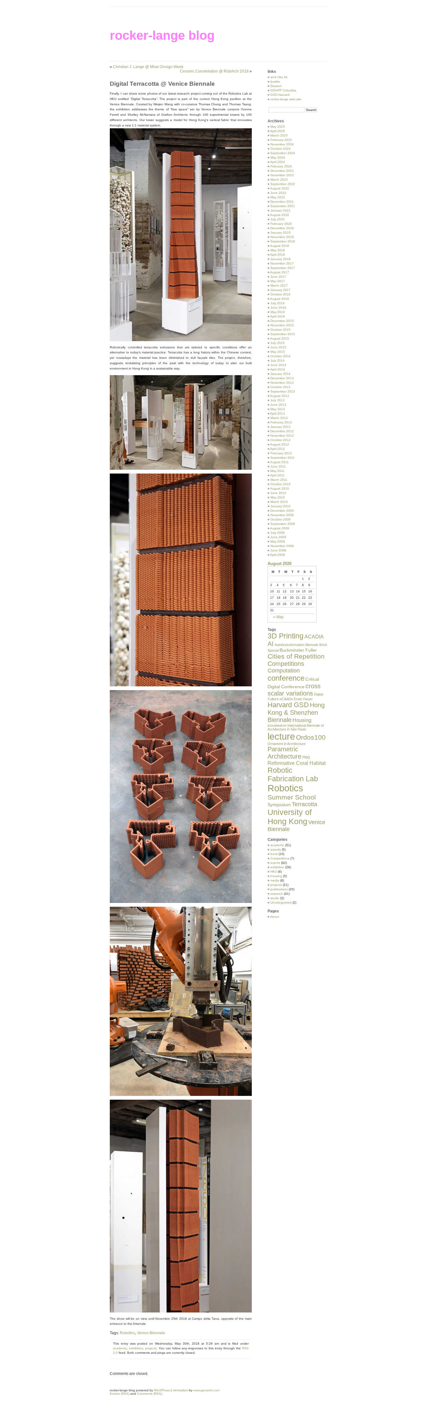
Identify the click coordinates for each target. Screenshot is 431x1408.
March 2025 (279, 135)
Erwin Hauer (303, 699)
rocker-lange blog (162, 35)
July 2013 (277, 400)
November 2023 (282, 175)
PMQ (306, 757)
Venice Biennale (151, 1333)
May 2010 (277, 497)
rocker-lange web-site (285, 99)
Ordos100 (311, 737)
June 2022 (278, 193)
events (275, 862)
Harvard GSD (288, 705)
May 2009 (277, 541)
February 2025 (281, 140)
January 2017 (280, 290)
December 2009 (282, 510)
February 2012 (281, 453)
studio (274, 898)
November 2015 (282, 325)
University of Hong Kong (290, 817)
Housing (301, 720)
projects (150, 1348)
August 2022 (279, 188)
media (274, 880)
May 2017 (277, 281)
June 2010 (278, 493)
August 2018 (279, 245)
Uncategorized (281, 902)
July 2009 (277, 532)
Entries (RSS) (119, 1393)
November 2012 (282, 435)
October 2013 (280, 387)
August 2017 (279, 272)
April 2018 (277, 254)
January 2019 (280, 232)
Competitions (286, 663)
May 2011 (277, 471)
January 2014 (280, 373)
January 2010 (280, 506)
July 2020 (277, 219)
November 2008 (282, 546)
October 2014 (280, 356)
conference (286, 678)
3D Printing (286, 636)
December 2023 (282, 170)
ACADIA (314, 636)
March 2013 (279, 418)
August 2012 (279, 444)
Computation (284, 670)
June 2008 (278, 550)
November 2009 (282, 515)
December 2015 (282, 321)
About (274, 916)
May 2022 (277, 197)
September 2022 (282, 184)
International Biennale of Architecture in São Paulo (296, 727)
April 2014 (277, 369)
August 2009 (279, 528)
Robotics (127, 1333)
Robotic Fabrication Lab (293, 774)
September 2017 (282, 268)
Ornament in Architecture (287, 744)
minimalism (180, 1390)
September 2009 (282, 524)
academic (120, 1348)
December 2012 (282, 431)
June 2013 (278, 404)
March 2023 (279, 179)
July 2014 (277, 360)
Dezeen (276, 86)
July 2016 (277, 303)
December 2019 (282, 228)
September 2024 (282, 153)
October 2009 (280, 519)
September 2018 (282, 241)
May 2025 (277, 126)
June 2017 (278, 276)
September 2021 (282, 206)
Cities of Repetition (296, 656)
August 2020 (279, 215)
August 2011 (279, 462)
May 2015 (277, 351)
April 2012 (277, 449)
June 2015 (278, 347)
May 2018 (277, 250)
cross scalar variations (294, 690)
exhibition (136, 1348)
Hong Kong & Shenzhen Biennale (296, 712)
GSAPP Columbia (283, 90)
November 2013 (282, 382)
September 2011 (282, 457)
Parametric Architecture (284, 753)
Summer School (292, 797)
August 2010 (279, 488)
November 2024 (282, 144)
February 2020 (281, 223)
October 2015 (280, 329)
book (274, 854)
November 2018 (282, 237)
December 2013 (282, 378)
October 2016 (280, 294)
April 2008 (277, 554)
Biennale (311, 645)
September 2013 (282, 391)
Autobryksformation (289, 645)
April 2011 (277, 475)
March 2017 (279, 285)
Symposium (279, 804)
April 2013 (277, 413)
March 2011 (278, 479)
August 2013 (279, 396)
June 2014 (278, 365)
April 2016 (277, 316)
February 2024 (281, 166)
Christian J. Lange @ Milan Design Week (148, 67)
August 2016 (279, 298)
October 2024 (280, 148)
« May (278, 617)
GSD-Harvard (280, 94)
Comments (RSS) (149, 1393)
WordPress (162, 1390)
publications (279, 889)
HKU (273, 871)
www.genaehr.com (206, 1390)
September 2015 (282, 334)
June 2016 (278, 307)
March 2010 (279, 501)
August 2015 (279, 338)
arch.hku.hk (278, 77)
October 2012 (280, 440)
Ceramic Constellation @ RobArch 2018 (214, 71)
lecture (281, 736)
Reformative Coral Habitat (297, 763)
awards (275, 849)
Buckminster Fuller (298, 650)
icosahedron (277, 725)
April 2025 (277, 131)
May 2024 (277, 157)
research (276, 893)
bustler (275, 81)
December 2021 (282, 201)
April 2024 (277, 162)
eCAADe (286, 699)
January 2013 (280, 426)
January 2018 (280, 259)
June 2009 (278, 537)
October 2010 (280, 484)
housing (276, 876)
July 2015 (277, 343)
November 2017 (282, 263)
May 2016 (277, 312)
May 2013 (277, 409)
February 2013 (281, 422)
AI (271, 643)
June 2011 (278, 466)
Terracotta (304, 804)
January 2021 (280, 210)
